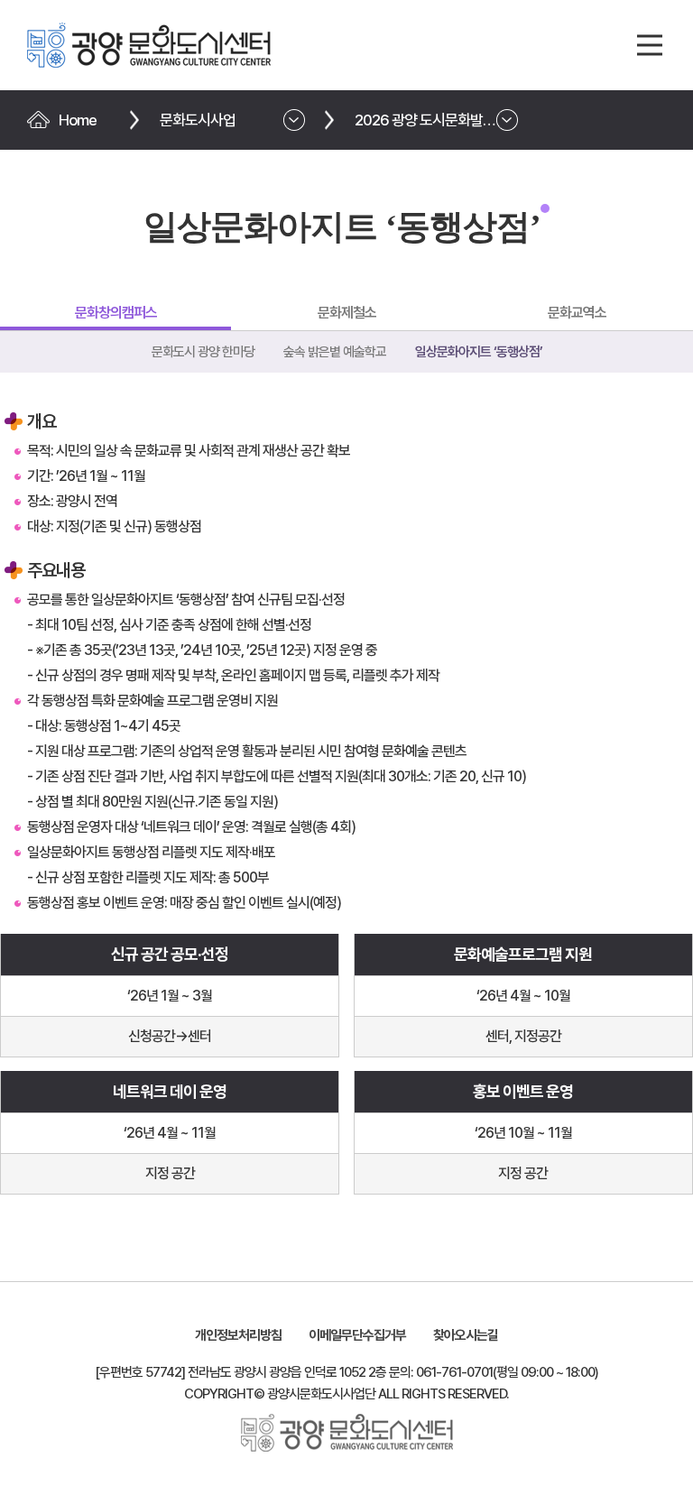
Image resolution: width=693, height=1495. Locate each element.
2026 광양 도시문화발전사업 (438, 120)
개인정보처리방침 (238, 1335)
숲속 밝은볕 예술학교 (334, 352)
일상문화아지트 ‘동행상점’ (478, 352)
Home (78, 120)
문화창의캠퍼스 (116, 312)
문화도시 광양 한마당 (203, 352)
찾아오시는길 (465, 1335)
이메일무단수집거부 (357, 1335)
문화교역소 (577, 312)
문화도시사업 (198, 120)
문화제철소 (347, 312)
